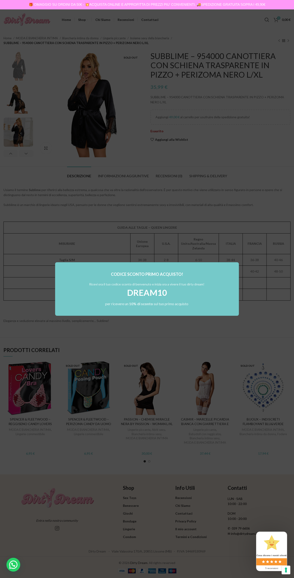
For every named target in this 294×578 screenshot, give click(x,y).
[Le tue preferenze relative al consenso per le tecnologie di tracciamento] (286, 570)
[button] (13, 565)
